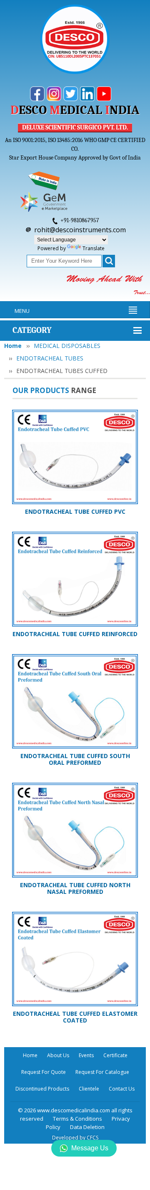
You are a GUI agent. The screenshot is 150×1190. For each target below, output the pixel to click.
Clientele (89, 1088)
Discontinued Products (42, 1088)
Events (86, 1055)
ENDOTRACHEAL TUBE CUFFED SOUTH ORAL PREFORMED (75, 759)
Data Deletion (87, 1127)
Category (32, 330)
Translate (93, 248)
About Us (58, 1055)
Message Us (89, 1148)
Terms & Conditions (77, 1118)
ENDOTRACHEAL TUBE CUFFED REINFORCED (75, 634)
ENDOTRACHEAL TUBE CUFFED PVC (75, 511)
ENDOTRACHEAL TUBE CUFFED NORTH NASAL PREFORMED (75, 888)
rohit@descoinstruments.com (80, 229)
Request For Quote (43, 1072)
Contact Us (122, 1088)
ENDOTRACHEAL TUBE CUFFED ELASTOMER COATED (75, 1017)
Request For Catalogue (102, 1072)
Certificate (115, 1055)
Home (13, 346)
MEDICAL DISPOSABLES (67, 346)
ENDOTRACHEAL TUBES (49, 358)
